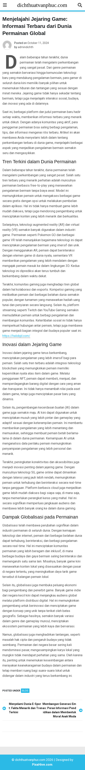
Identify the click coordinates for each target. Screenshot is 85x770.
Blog (25, 690)
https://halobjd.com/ (16, 336)
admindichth (25, 47)
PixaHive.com (42, 764)
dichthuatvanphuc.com (42, 5)
